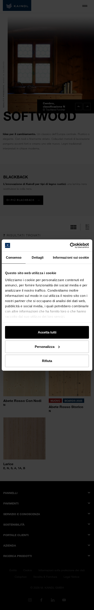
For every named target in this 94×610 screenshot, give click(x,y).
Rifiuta (47, 361)
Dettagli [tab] (38, 257)
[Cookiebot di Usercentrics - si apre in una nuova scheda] (70, 245)
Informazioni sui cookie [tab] (71, 257)
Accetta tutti (47, 332)
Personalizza (44, 346)
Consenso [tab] (14, 257)
